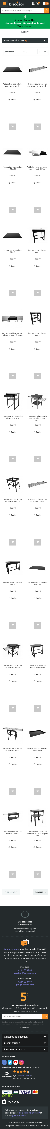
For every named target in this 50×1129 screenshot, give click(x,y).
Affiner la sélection (15, 40)
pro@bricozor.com (25, 984)
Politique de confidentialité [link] (15, 1125)
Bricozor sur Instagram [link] (21, 1062)
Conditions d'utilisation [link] (38, 1125)
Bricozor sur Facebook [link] (4, 1062)
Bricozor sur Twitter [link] (10, 1062)
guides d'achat (19, 1115)
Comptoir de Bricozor (29, 1112)
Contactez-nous (11, 949)
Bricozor (16, 3)
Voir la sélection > (25, 26)
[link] (37, 4)
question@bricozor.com (25, 973)
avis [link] (25, 1075)
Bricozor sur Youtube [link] (15, 1062)
